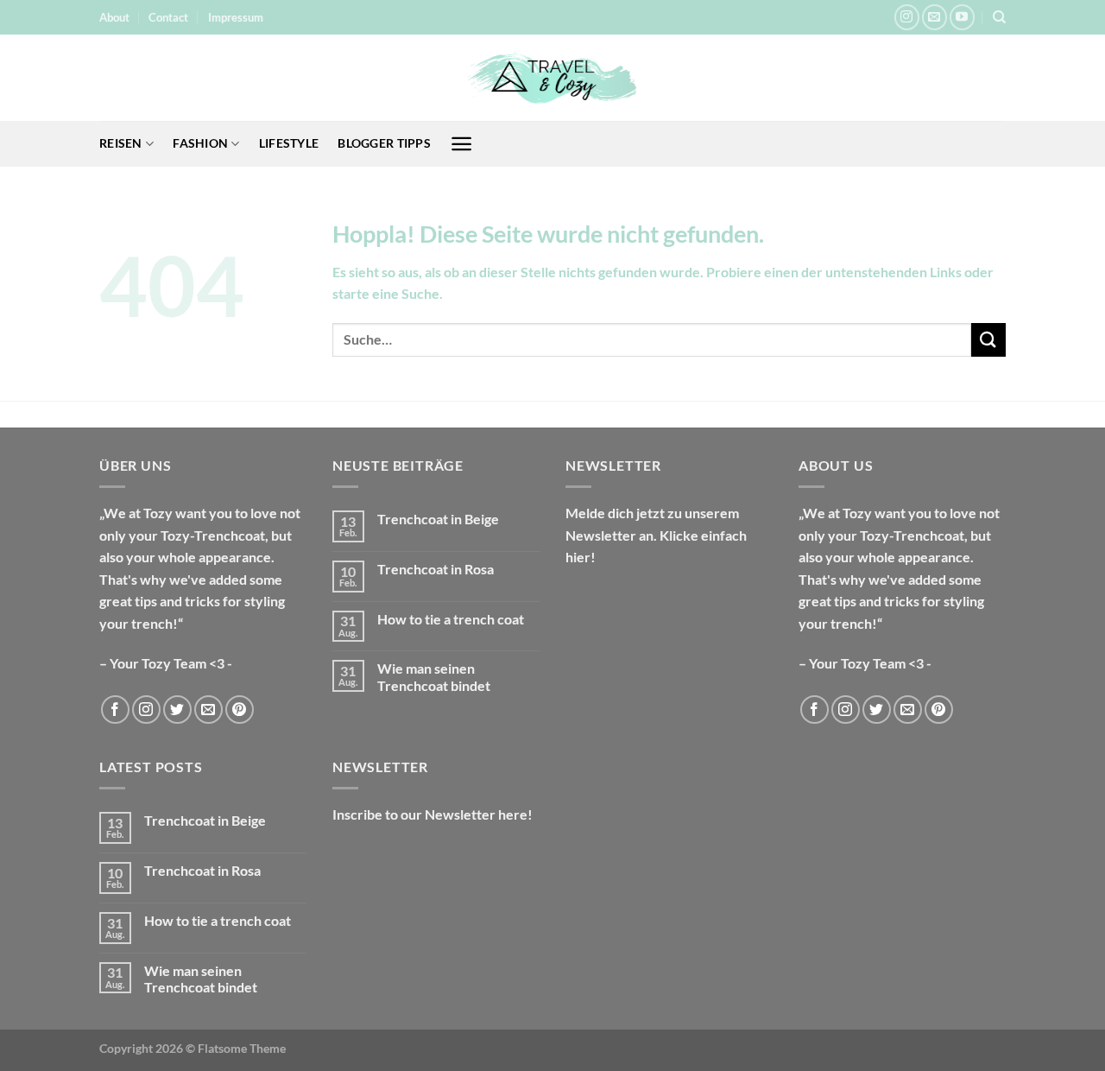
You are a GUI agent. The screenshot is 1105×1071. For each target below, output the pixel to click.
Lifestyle (289, 143)
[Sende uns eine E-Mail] (934, 16)
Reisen (120, 143)
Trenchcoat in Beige (438, 518)
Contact (168, 17)
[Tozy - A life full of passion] (552, 78)
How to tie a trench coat (450, 619)
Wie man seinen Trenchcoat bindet (433, 676)
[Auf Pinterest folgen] (239, 709)
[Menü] (461, 144)
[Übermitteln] (988, 340)
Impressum (235, 17)
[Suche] (999, 17)
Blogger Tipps (384, 143)
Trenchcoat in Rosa (435, 569)
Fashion (200, 143)
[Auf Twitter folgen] (177, 709)
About (114, 17)
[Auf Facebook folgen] (115, 709)
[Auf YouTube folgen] (962, 16)
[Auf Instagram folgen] (906, 16)
